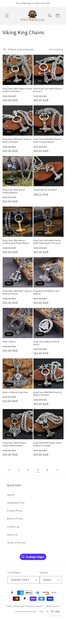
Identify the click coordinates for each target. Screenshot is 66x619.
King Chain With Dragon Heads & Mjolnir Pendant (17, 90)
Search (11, 494)
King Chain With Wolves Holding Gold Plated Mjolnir (16, 242)
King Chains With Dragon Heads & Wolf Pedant (14, 444)
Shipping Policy (15, 502)
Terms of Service (16, 542)
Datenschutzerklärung (25, 611)
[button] (7, 16)
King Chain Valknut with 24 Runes (46, 343)
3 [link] (38, 470)
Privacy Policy (14, 510)
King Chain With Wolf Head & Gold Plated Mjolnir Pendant (47, 242)
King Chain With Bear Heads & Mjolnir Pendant (17, 140)
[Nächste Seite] (57, 470)
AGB (41, 611)
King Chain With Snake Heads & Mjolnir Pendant (47, 444)
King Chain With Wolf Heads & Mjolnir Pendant (47, 393)
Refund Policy (15, 518)
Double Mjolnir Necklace (45, 189)
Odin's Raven (9, 341)
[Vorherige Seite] (9, 470)
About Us (12, 534)
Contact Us (13, 526)
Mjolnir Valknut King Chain (16, 392)
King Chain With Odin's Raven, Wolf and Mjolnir (17, 292)
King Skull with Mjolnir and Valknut (46, 292)
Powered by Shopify (34, 606)
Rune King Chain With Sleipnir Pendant (47, 90)
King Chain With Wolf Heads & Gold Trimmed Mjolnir (47, 140)
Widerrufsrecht (53, 606)
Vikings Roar (18, 606)
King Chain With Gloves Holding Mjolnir (14, 191)
